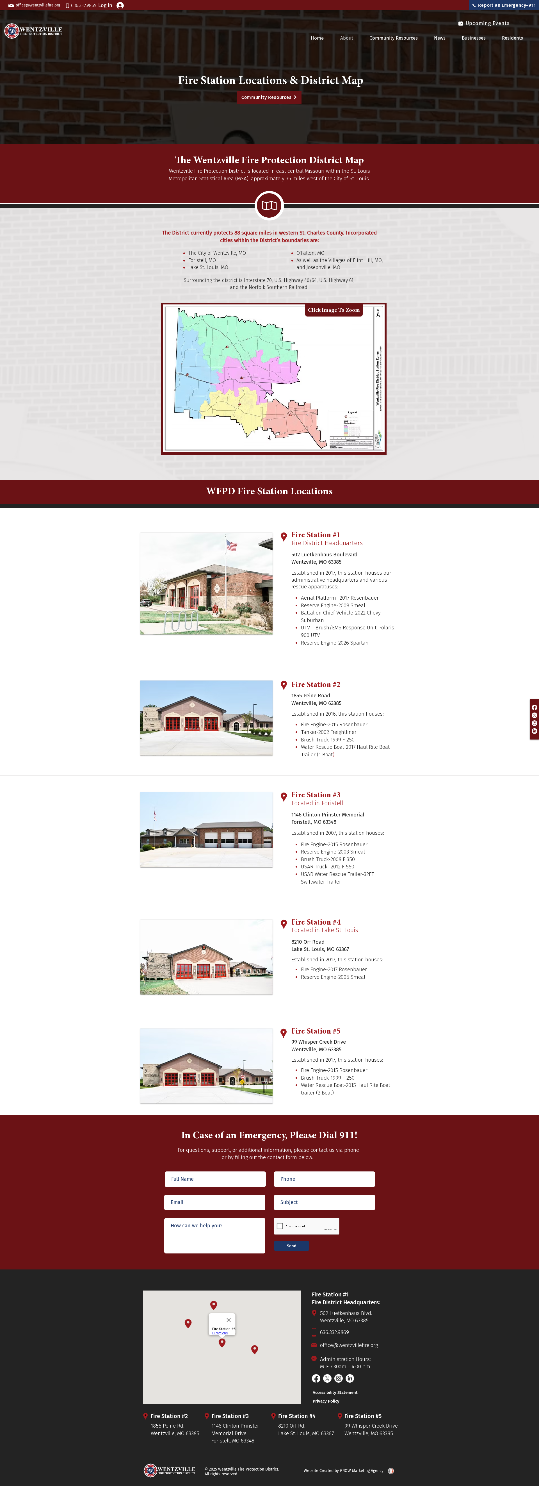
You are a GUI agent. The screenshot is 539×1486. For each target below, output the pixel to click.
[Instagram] (534, 723)
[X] (534, 715)
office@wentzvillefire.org (349, 1345)
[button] (478, 38)
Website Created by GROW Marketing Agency (343, 1470)
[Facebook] (534, 707)
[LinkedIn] (534, 731)
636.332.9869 (334, 1332)
